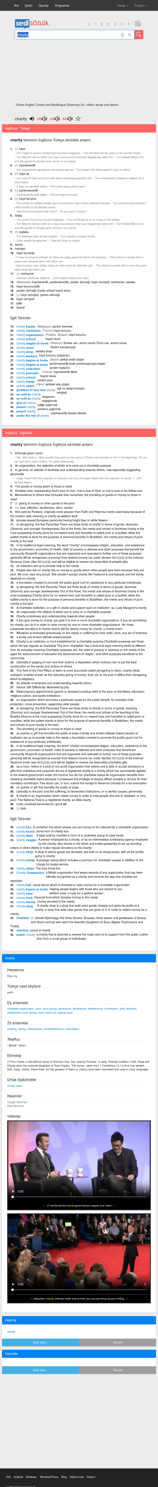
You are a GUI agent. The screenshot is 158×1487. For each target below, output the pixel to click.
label (24, 835)
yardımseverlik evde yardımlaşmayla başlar (78, 363)
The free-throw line (48, 868)
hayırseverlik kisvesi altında (68, 413)
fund (24, 898)
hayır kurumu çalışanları (54, 355)
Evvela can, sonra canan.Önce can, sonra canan (95, 343)
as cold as (28, 394)
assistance (64, 1008)
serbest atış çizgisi (57, 384)
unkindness (72, 1029)
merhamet (27, 273)
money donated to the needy (56, 901)
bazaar (25, 326)
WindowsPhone (49, 1477)
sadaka (24, 232)
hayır (22, 149)
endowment (14, 1012)
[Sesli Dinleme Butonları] (42, 120)
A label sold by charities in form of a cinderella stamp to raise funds (79, 835)
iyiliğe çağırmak (47, 405)
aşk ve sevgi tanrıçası (71, 388)
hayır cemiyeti (25, 299)
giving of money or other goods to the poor (47, 503)
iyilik (19, 303)
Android (18, 1477)
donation (131, 1008)
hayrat (20, 307)
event (25, 347)
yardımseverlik (28, 190)
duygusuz (48, 396)
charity (11, 1331)
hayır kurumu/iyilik (28, 286)
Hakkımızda (77, 1477)
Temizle (117, 1342)
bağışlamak (49, 401)
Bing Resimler (15, 1106)
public (25, 934)
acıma (19, 244)
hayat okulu (52, 339)
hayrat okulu (48, 376)
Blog (64, 1477)
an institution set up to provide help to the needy (47, 566)
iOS (8, 1477)
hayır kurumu (27, 198)
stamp (25, 381)
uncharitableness (54, 1029)
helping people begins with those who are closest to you (86, 889)
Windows (31, 1477)
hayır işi (24, 174)
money (25, 902)
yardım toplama (60, 368)
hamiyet (20, 248)
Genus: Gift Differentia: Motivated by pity (42, 687)
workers (26, 356)
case (24, 893)
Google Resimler (17, 1102)
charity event (15, 1086)
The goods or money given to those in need (43, 486)
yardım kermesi (62, 326)
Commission (30, 873)
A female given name (29, 453)
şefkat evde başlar (72, 359)
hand (41, 1012)
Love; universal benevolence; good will (41, 804)
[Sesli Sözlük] (32, 28)
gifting (32, 1012)
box (23, 827)
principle (27, 373)
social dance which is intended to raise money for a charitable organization (81, 885)
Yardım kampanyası (63, 347)
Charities (22, 918)
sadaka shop (44, 351)
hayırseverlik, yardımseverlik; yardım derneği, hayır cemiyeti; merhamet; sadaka (83, 282)
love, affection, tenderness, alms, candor (46, 507)
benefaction (80, 1008)
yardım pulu (45, 380)
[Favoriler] (77, 121)
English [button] (140, 5)
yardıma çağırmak (49, 409)
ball (23, 885)
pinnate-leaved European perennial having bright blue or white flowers (62, 520)
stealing (11, 1029)
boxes (25, 831)
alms (38, 1008)
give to (26, 403)
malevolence (34, 1029)
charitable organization (20, 1008)
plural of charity (40, 930)
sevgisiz (62, 392)
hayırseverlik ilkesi (65, 372)
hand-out (50, 1012)
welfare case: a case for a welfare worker (76, 893)
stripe (25, 386)
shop (24, 352)
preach (26, 407)
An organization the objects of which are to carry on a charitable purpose (63, 612)
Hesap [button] (121, 5)
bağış (18, 215)
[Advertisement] (79, 72)
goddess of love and (35, 390)
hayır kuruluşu (25, 253)
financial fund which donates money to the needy (66, 897)
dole (23, 808)
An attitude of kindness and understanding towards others (54, 683)
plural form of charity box (52, 831)
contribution (111, 1008)
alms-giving (50, 1008)
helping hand (64, 1012)
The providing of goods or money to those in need (48, 729)
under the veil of (32, 415)
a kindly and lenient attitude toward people (43, 637)
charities (22, 930)
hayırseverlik (27, 165)
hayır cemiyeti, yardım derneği (40, 295)
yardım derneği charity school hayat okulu (43, 290)
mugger (26, 840)
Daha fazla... (40, 1342)
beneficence (95, 1008)
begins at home (32, 343)
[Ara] (138, 34)
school (26, 339)
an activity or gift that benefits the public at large (47, 787)
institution (28, 330)
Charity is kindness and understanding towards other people (55, 616)
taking (21, 1029)
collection (28, 369)
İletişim (91, 1477)
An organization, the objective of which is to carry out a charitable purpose (63, 465)
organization (30, 335)
